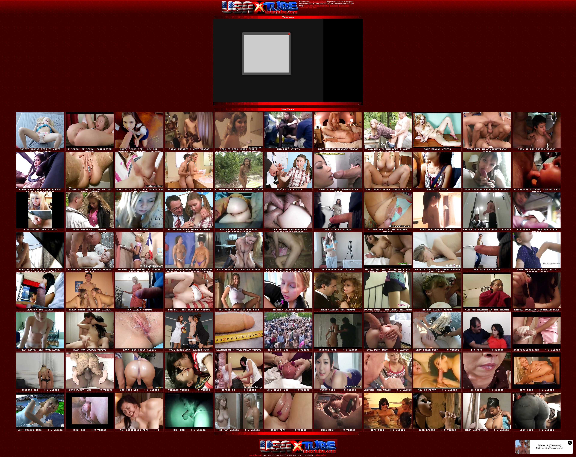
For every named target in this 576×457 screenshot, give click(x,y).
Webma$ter (321, 455)
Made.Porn (334, 5)
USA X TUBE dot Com (317, 2)
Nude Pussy (313, 7)
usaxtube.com (255, 455)
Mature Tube (308, 5)
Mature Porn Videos (321, 5)
